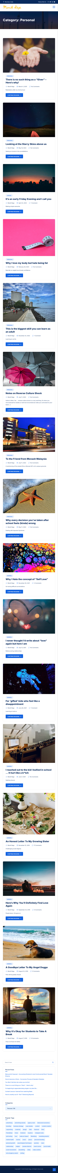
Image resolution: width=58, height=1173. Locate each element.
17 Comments (38, 845)
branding (8, 1126)
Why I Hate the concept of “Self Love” (27, 579)
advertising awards (20, 1122)
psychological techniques (25, 1143)
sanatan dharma (26, 1146)
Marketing (33, 1136)
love (16, 1136)
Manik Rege (11, 86)
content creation (46, 1126)
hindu (16, 1133)
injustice (30, 1133)
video (28, 1149)
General (9, 575)
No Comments (35, 86)
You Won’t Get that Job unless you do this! (17, 1082)
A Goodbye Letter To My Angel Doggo (27, 967)
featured (36, 1129)
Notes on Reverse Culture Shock (24, 393)
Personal (10, 76)
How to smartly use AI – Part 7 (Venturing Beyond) (19, 1094)
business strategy (18, 1126)
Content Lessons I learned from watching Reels (18, 1091)
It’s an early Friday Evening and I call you (28, 199)
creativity (17, 1129)
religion (18, 1146)
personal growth (10, 1143)
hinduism (22, 1133)
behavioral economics (43, 1122)
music (24, 1139)
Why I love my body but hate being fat (27, 263)
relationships (9, 1146)
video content (36, 1149)
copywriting (9, 1129)
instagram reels (39, 1133)
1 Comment (34, 203)
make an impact (24, 1136)
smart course (37, 1146)
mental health (10, 1139)
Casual (9, 195)
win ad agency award (12, 1153)
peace (30, 1139)
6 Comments (38, 909)
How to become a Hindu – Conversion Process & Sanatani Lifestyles (24, 1079)
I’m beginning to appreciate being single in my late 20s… (21, 1088)
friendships (9, 1133)
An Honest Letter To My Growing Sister (27, 841)
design (25, 1129)
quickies (36, 1143)
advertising (9, 1122)
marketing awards (44, 1136)
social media (47, 1146)
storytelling (22, 1149)
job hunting (9, 1136)
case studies (29, 1126)
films (42, 1129)
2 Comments (37, 583)
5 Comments (36, 971)
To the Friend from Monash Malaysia (26, 458)
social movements (11, 1149)
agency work (31, 1122)
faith (30, 1129)
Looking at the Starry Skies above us (26, 144)
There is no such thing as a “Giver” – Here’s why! (19, 1085)
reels (42, 1143)
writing (22, 1153)
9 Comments (35, 1038)
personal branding (39, 1139)
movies (18, 1139)
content (37, 1126)
